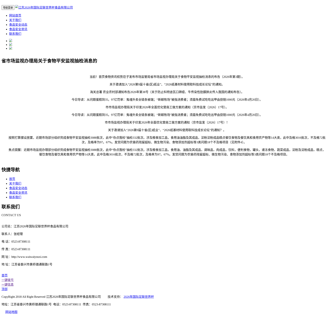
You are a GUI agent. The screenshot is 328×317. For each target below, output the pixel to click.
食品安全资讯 (18, 29)
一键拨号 (8, 280)
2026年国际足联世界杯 (139, 296)
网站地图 (11, 312)
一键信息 (8, 284)
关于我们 (15, 20)
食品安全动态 (18, 24)
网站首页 (15, 15)
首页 (12, 179)
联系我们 (15, 33)
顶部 (5, 289)
